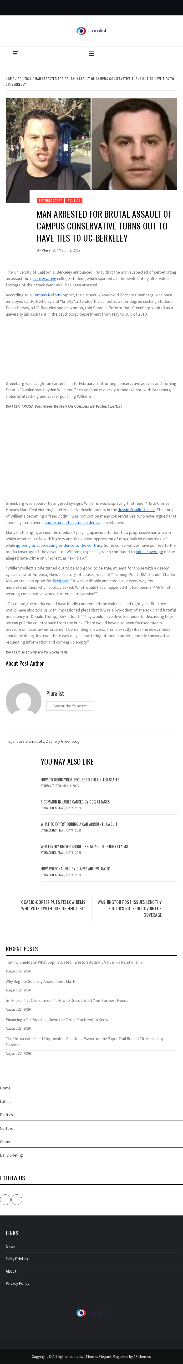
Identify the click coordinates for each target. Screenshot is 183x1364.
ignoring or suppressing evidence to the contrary (59, 545)
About (11, 1271)
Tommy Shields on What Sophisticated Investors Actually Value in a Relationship (74, 962)
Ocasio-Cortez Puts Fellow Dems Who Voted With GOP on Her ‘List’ (53, 905)
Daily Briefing (11, 1155)
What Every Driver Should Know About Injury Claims (84, 846)
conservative (44, 278)
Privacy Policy (17, 1283)
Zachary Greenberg (63, 741)
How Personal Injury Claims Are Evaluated (75, 869)
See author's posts (70, 706)
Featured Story (50, 200)
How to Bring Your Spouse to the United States (80, 780)
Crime (5, 1141)
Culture (6, 1128)
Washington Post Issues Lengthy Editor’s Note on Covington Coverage (130, 908)
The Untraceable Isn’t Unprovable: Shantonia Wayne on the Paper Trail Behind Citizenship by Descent (85, 1041)
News (10, 1246)
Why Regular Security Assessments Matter (42, 981)
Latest (5, 1101)
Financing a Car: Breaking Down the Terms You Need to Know (57, 1019)
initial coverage (149, 551)
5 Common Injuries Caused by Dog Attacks (75, 802)
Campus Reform (47, 295)
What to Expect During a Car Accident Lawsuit (79, 824)
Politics (74, 200)
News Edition (53, 786)
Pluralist (48, 250)
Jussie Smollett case (136, 509)
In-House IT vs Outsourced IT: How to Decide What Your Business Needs (67, 1000)
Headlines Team (54, 808)
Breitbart (61, 581)
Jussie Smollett (30, 741)
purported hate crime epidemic (72, 522)
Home (5, 1088)
